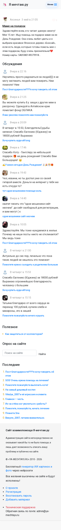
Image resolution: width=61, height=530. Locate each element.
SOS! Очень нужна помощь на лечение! (27, 380)
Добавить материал (18, 499)
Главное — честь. (14, 399)
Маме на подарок (13, 26)
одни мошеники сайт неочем (18, 216)
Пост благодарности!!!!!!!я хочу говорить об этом (29, 89)
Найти (42, 354)
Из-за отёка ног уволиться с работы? (26, 403)
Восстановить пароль (19, 495)
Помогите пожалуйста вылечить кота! (26, 385)
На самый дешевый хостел (20, 389)
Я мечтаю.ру (15, 4)
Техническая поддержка (20, 507)
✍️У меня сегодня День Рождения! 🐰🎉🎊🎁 (27, 165)
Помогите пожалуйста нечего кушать (23, 315)
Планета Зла (12, 413)
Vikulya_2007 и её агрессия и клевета (25, 394)
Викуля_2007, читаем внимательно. (25, 418)
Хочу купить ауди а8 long (16, 140)
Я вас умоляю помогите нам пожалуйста (25, 115)
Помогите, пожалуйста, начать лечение (27, 408)
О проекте (12, 487)
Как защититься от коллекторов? (24, 334)
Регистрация (13, 491)
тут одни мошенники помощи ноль (21, 191)
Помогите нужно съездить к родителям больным (30, 264)
